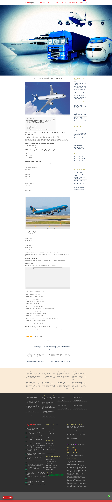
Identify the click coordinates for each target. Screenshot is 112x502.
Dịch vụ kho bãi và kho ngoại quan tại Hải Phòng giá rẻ (79, 181)
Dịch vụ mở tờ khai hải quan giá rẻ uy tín (80, 141)
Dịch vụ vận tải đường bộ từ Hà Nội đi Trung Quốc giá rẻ (80, 110)
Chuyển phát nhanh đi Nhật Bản (76, 485)
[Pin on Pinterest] (50, 343)
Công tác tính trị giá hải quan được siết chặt (79, 138)
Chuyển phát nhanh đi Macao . (75, 487)
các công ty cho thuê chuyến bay (38, 347)
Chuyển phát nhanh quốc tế (79, 165)
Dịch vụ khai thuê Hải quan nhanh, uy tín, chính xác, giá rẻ (79, 148)
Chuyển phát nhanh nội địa (51, 467)
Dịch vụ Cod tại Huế (61, 402)
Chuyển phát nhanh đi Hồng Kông (75, 477)
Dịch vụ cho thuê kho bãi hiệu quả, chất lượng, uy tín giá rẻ (79, 184)
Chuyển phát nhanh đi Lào (72, 462)
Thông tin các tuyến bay (32, 126)
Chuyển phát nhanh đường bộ (79, 156)
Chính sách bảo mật (50, 453)
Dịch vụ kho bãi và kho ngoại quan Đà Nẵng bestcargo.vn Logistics (79, 174)
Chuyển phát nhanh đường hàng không (80, 161)
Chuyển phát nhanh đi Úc (72, 468)
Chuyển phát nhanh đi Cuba (75, 473)
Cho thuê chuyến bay (37, 346)
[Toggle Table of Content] (53, 119)
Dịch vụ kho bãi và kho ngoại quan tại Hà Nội (79, 178)
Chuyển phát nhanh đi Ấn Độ (77, 465)
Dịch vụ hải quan (77, 130)
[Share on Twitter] (46, 343)
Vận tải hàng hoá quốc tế (51, 461)
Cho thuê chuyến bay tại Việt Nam (51, 347)
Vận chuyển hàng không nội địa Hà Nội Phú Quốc (59, 361)
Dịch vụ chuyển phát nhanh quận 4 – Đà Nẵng (35, 361)
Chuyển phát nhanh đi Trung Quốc (78, 461)
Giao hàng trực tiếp (49, 427)
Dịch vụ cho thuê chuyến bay (62, 347)
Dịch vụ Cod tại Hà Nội (61, 400)
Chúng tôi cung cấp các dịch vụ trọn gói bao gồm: (36, 123)
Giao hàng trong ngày (50, 429)
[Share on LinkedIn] (52, 343)
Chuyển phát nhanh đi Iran (80, 482)
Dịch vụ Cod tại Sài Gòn (62, 397)
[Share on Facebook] (43, 343)
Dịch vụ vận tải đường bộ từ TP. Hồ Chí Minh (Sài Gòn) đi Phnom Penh (80, 122)
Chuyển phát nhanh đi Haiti (76, 480)
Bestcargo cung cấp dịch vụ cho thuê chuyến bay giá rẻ (39, 129)
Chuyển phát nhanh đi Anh (78, 474)
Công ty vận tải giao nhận (72, 459)
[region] (97, 492)
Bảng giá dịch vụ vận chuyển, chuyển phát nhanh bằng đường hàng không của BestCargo (80, 91)
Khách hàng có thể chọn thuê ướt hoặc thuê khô (36, 122)
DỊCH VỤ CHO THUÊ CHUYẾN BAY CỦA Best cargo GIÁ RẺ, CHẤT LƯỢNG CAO (40, 120)
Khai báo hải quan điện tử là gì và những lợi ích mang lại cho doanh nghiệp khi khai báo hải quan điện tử (80, 133)
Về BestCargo (49, 447)
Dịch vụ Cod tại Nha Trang (62, 408)
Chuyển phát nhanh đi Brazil (76, 470)
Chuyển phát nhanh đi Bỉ (81, 467)
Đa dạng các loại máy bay (33, 124)
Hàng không (43, 346)
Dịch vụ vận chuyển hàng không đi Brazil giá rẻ (80, 84)
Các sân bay (30, 128)
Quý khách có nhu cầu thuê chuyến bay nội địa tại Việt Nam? (38, 121)
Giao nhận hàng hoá (50, 459)
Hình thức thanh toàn (50, 435)
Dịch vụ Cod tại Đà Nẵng (62, 405)
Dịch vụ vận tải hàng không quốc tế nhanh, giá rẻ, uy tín (80, 98)
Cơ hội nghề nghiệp (50, 445)
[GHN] (56, 475)
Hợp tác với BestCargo (50, 449)
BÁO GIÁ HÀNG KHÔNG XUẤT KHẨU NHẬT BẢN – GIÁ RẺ (79, 94)
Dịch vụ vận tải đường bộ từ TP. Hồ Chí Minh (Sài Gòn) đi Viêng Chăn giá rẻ (80, 114)
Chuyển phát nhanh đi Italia (72, 483)
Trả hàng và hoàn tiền (50, 431)
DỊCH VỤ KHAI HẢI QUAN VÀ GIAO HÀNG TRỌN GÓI (79, 145)
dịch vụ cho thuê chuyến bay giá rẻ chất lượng (55, 348)
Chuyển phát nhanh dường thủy (80, 158)
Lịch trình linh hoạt (31, 127)
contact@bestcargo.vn (74, 430)
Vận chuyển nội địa (59, 346)
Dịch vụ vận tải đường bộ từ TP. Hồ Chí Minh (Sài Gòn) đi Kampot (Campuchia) (80, 106)
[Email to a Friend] (48, 343)
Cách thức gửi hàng (50, 433)
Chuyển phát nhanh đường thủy (80, 163)
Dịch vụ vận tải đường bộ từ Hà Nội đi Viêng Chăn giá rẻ (80, 118)
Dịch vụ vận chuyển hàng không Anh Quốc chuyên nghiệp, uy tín (80, 87)
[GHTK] (47, 475)
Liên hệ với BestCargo (50, 443)
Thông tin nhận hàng (50, 437)
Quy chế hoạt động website (51, 451)
